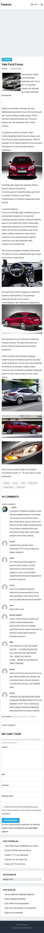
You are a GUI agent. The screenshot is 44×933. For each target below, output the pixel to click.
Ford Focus (33, 483)
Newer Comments (9, 504)
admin (4, 69)
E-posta (5, 785)
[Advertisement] (22, 32)
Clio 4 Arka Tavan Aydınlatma (17, 846)
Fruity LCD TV (10, 864)
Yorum (5, 747)
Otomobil (7, 59)
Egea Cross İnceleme (14, 912)
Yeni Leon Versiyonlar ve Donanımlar (20, 908)
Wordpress (15, 928)
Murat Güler (8, 487)
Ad (3, 774)
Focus (15, 483)
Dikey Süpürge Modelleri (15, 899)
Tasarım (5, 4)
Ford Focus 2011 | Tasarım (24, 716)
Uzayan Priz (10, 859)
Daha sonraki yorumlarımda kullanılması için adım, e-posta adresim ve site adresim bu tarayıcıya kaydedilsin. (21, 810)
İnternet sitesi (7, 796)
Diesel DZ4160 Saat (13, 850)
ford (23, 483)
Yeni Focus (21, 487)
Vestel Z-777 (10, 855)
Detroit (7, 483)
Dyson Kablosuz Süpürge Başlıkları (19, 894)
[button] (35, 4)
